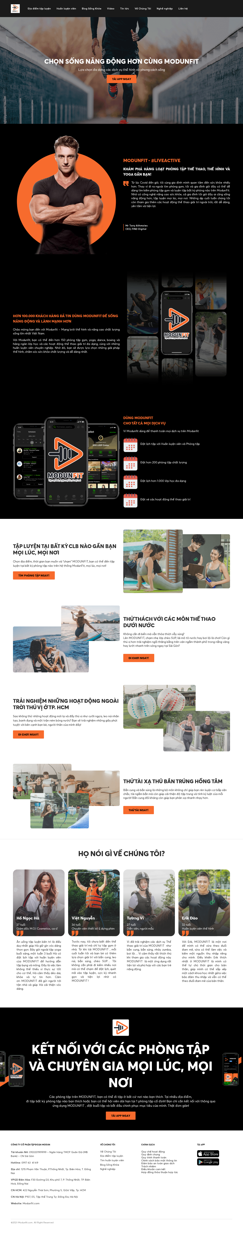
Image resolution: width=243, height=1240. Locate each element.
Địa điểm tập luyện (111, 1155)
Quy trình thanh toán (153, 1157)
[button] (121, 79)
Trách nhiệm (148, 1166)
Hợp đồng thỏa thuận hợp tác (159, 1172)
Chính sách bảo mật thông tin (159, 1160)
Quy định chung (150, 1154)
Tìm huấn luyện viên (112, 1160)
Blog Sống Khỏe (109, 1164)
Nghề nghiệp (107, 1168)
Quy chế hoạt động (153, 1151)
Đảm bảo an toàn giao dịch (158, 1163)
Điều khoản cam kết (153, 1169)
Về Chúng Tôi (108, 1151)
